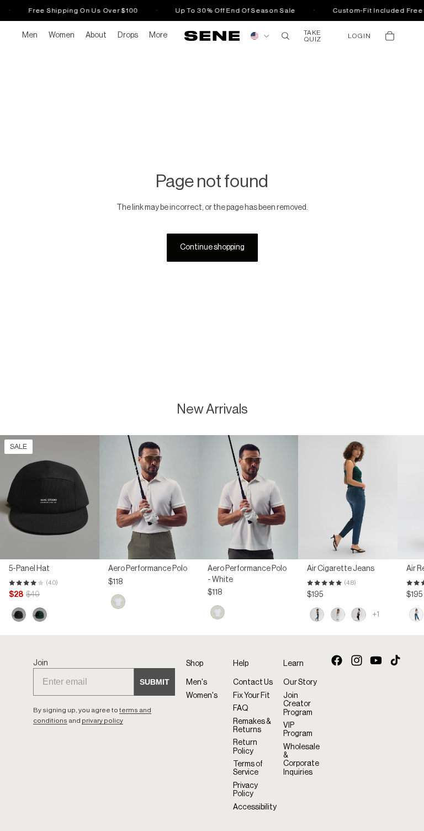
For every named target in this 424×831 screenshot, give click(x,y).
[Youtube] (376, 659)
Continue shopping (212, 247)
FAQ (240, 708)
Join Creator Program (297, 704)
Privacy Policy (245, 790)
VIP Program (297, 730)
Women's (202, 696)
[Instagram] (356, 659)
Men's (196, 682)
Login (359, 36)
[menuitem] (158, 36)
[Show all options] (375, 614)
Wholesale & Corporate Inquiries (301, 759)
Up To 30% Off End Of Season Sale (232, 10)
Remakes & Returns (252, 725)
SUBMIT (154, 681)
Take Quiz (312, 36)
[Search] (285, 36)
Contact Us (253, 682)
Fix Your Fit (251, 696)
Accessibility (255, 807)
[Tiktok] (395, 659)
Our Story (300, 682)
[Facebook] (336, 659)
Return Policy (245, 747)
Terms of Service (248, 768)
